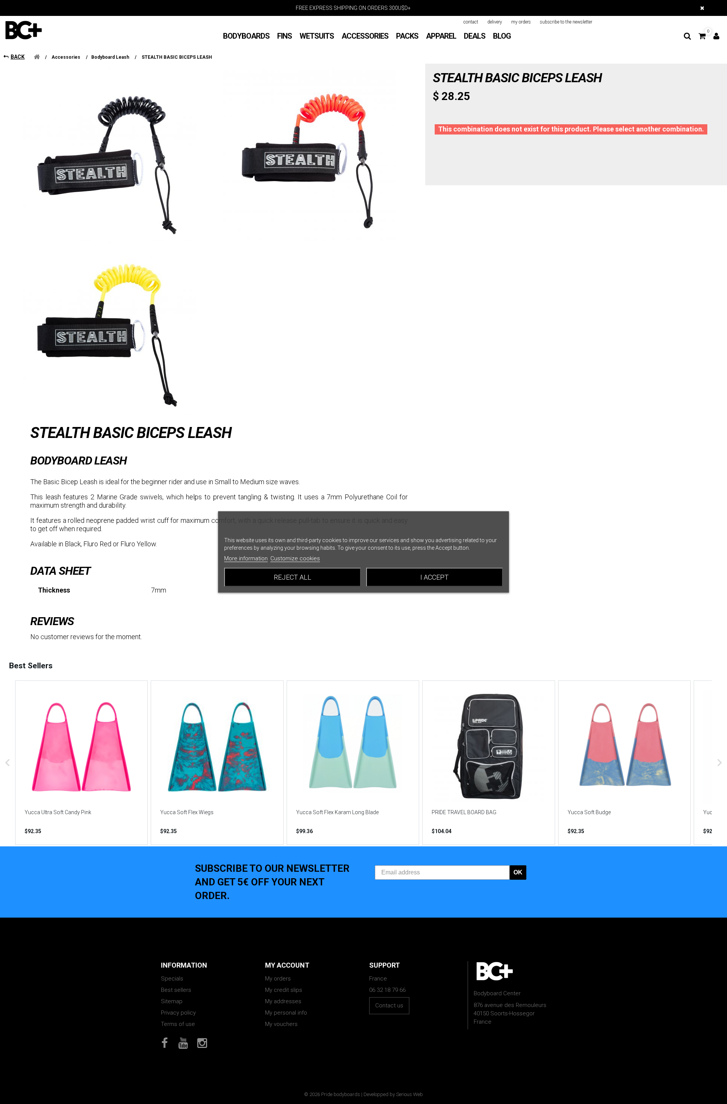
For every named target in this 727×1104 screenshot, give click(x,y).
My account (287, 965)
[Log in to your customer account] (716, 36)
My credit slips (283, 990)
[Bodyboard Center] (23, 30)
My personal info (286, 1012)
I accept (434, 577)
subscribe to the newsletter (566, 22)
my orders (521, 22)
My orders (278, 978)
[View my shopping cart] (702, 36)
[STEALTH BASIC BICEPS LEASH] (109, 154)
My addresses (283, 1001)
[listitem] (81, 762)
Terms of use (178, 1024)
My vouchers (281, 1024)
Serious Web (409, 1094)
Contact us (389, 1005)
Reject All (292, 577)
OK (518, 872)
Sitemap (172, 1001)
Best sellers (176, 990)
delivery (494, 22)
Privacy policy (178, 1012)
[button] (7, 762)
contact (470, 22)
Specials (172, 978)
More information (246, 558)
